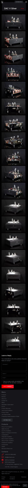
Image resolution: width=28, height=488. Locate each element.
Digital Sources (5, 428)
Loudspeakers (5, 434)
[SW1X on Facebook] (3, 460)
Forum (3, 406)
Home (22, 8)
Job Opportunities (6, 414)
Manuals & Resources (7, 448)
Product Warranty (6, 408)
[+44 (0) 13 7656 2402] (3, 454)
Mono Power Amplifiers (7, 438)
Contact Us (4, 400)
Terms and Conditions (7, 410)
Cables (3, 446)
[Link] (2, 2)
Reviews (4, 396)
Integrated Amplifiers (7, 436)
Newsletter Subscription (7, 404)
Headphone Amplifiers (7, 442)
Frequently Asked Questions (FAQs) (10, 416)
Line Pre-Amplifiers (6, 430)
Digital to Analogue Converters (9, 432)
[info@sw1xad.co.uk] (3, 457)
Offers (3, 402)
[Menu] (26, 2)
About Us (4, 398)
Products (4, 394)
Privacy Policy (5, 412)
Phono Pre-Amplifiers (7, 426)
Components (5, 444)
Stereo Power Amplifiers (8, 440)
